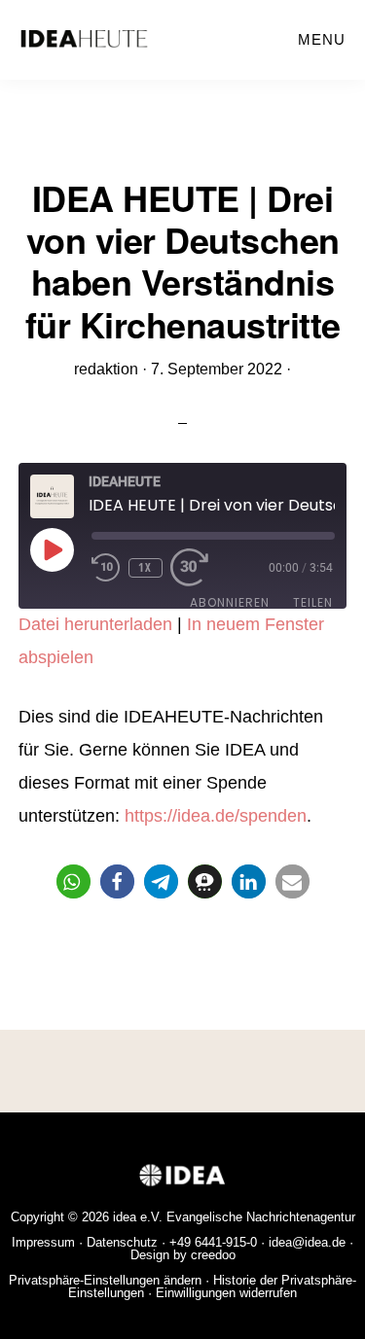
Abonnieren (230, 602)
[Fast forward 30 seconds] (199, 567)
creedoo (213, 1255)
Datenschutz (122, 1242)
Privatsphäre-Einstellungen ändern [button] (105, 1280)
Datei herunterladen (95, 624)
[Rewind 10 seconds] (106, 567)
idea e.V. (138, 1217)
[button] (73, 881)
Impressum (43, 1242)
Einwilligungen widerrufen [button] (226, 1293)
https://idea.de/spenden (216, 816)
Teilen (313, 602)
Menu (322, 39)
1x (145, 567)
